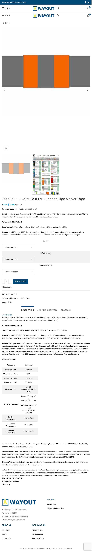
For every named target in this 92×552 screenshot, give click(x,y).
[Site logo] (43, 8)
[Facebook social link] (85, 2)
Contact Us (6, 538)
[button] (4, 89)
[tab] (27, 309)
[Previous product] (3, 23)
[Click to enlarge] (6, 148)
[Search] (58, 8)
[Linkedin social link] (88, 2)
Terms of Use (37, 530)
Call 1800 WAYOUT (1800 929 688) (14, 2)
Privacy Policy (37, 534)
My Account (52, 504)
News (4, 534)
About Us (5, 530)
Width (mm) (45, 253)
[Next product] (9, 23)
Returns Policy (38, 538)
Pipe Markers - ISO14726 (19, 298)
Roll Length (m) (46, 265)
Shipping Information (55, 508)
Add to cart (20, 281)
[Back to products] (6, 23)
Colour (46, 241)
